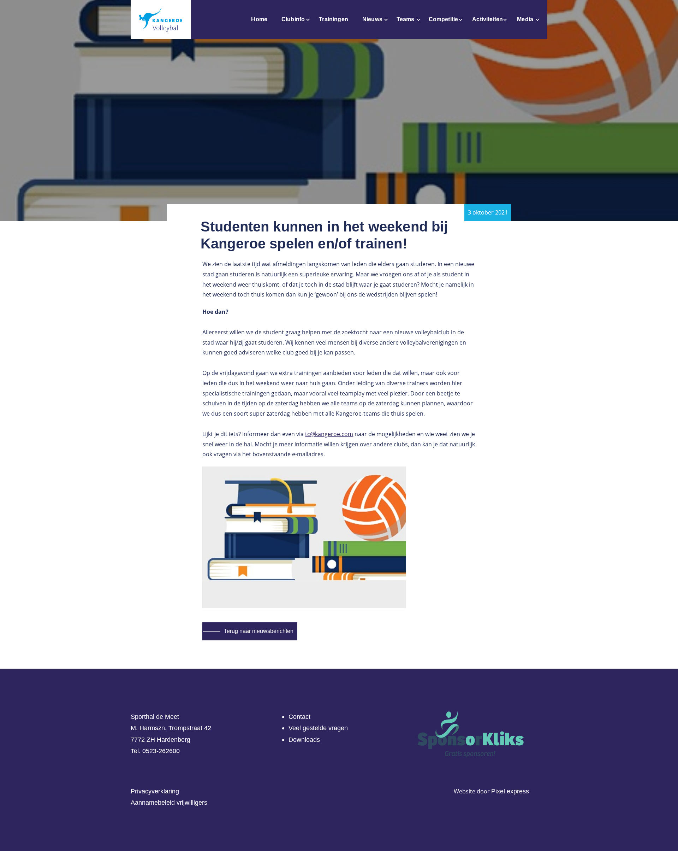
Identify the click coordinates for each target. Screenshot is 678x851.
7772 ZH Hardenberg (160, 739)
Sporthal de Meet (155, 716)
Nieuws (372, 19)
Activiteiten (487, 19)
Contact (299, 716)
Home (259, 19)
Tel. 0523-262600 (155, 751)
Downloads (304, 739)
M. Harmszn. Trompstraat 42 (171, 728)
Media (525, 19)
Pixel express (510, 791)
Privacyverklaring (155, 791)
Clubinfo (293, 19)
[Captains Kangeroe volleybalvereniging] (161, 19)
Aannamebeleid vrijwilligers (169, 802)
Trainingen (333, 19)
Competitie (443, 19)
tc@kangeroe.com (329, 434)
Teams (406, 19)
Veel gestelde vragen (318, 728)
